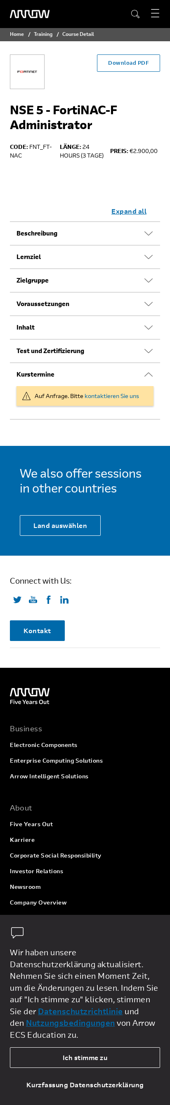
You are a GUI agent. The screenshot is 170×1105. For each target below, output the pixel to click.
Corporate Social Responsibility (56, 855)
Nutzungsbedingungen (70, 1023)
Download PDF (128, 62)
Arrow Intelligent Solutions (49, 776)
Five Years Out (31, 824)
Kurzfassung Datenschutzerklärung (85, 1084)
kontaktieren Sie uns (112, 396)
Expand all (128, 211)
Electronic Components (44, 745)
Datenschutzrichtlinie (80, 1011)
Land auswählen (60, 525)
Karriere (22, 839)
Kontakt (37, 630)
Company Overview (38, 902)
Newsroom (25, 887)
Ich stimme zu (85, 1057)
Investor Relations (36, 871)
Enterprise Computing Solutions (56, 760)
